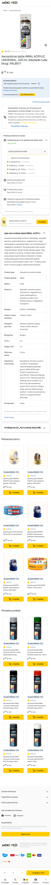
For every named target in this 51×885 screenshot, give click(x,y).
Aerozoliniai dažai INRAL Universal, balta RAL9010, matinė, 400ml (35, 759)
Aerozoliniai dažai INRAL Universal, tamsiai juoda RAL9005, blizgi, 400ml (11, 705)
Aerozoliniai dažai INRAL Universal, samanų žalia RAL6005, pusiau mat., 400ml (36, 652)
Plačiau (19, 205)
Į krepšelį (38, 873)
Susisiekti (42, 222)
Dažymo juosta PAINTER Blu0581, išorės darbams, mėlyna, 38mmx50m (11, 587)
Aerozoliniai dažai (15, 11)
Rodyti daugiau (9, 417)
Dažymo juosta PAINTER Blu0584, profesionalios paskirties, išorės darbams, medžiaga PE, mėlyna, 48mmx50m (35, 534)
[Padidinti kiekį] (22, 872)
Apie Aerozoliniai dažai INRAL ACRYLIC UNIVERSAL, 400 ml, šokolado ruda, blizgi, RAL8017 (25, 233)
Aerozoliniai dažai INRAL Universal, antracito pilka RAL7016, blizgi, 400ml (11, 759)
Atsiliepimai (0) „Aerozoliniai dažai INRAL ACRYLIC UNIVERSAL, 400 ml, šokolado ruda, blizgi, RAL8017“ (25, 427)
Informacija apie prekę (41, 102)
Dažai (5, 11)
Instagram (19, 816)
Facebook (7, 816)
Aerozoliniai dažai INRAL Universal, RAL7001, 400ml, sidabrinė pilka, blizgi (12, 652)
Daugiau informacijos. (29, 122)
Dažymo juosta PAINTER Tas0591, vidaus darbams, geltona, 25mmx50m (35, 481)
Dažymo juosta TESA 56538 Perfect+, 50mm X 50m (36, 586)
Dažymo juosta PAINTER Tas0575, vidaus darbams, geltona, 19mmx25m (11, 481)
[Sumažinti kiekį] (4, 872)
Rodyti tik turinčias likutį (20, 158)
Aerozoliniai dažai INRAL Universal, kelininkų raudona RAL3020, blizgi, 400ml (36, 705)
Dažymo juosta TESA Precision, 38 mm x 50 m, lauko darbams (13, 533)
